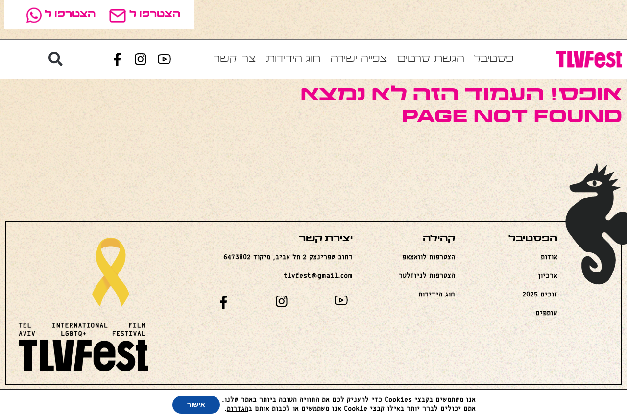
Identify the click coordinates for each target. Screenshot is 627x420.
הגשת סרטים (430, 59)
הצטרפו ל (154, 14)
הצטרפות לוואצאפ (428, 257)
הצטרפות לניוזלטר (427, 276)
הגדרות (237, 409)
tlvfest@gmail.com (318, 276)
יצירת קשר (326, 239)
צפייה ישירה (358, 59)
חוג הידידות (293, 59)
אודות (549, 257)
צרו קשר (235, 59)
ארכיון (547, 276)
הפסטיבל (532, 239)
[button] (56, 59)
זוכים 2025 (539, 295)
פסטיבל (493, 59)
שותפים (546, 313)
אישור (196, 404)
